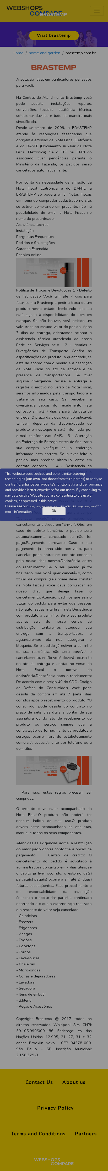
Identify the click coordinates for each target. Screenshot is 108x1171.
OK (54, 511)
